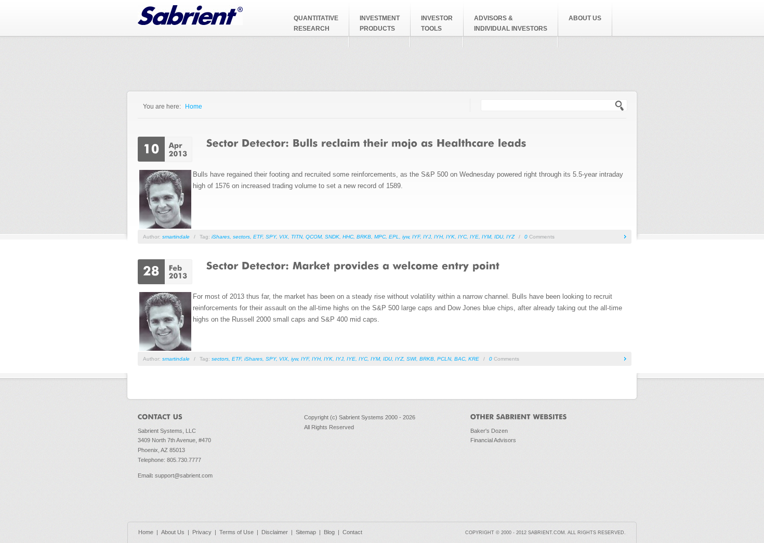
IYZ (510, 237)
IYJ (427, 237)
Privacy (202, 532)
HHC (348, 237)
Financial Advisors (493, 440)
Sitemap (306, 532)
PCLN (444, 359)
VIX (283, 237)
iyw (405, 237)
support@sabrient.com (184, 475)
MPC (380, 237)
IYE (474, 237)
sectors (241, 237)
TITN (296, 237)
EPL (394, 237)
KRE (473, 359)
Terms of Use (236, 532)
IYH (438, 237)
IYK (450, 237)
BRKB (364, 237)
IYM (486, 237)
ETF (257, 237)
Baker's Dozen (489, 431)
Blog (329, 532)
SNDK (332, 237)
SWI (411, 359)
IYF (416, 237)
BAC (459, 359)
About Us (173, 532)
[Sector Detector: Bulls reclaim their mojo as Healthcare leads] (366, 142)
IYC (462, 237)
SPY (271, 237)
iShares (221, 237)
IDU (498, 237)
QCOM (314, 237)
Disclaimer (274, 532)
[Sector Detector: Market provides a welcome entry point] (352, 265)
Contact (352, 532)
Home (193, 106)
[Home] (190, 23)
